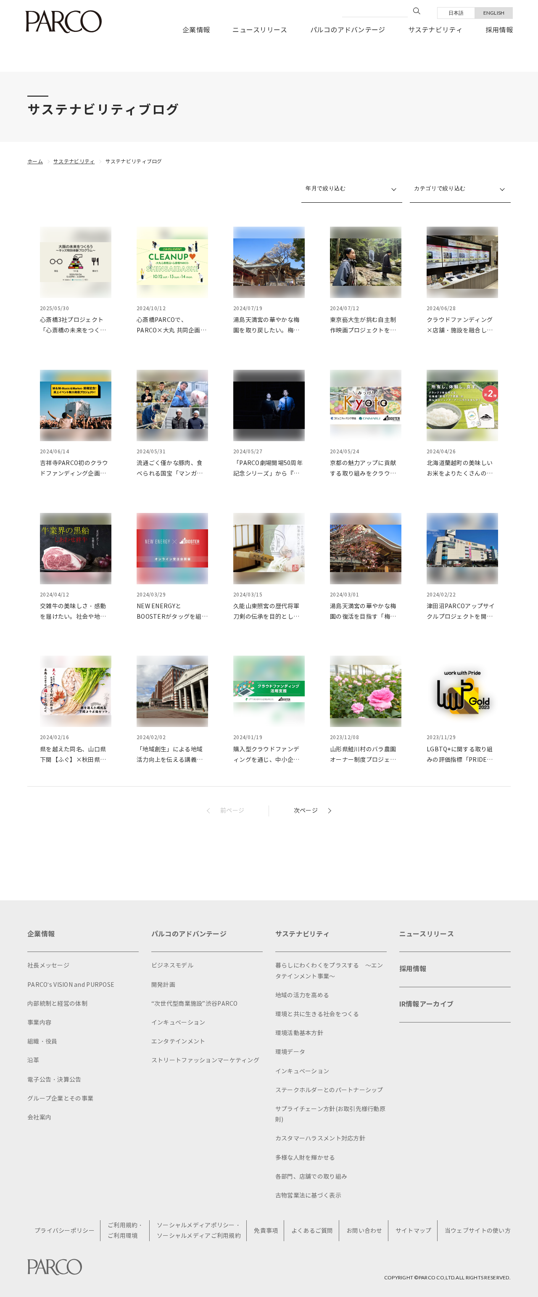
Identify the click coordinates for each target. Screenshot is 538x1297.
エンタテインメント (178, 1041)
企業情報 (196, 30)
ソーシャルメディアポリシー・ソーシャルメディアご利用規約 (199, 1230)
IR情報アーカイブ (426, 1004)
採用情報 (499, 30)
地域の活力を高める (302, 995)
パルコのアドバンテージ (347, 30)
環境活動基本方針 (299, 1033)
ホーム (35, 161)
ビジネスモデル (172, 965)
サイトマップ (414, 1230)
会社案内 (39, 1117)
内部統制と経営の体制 (57, 1003)
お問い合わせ (364, 1230)
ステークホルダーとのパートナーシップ (329, 1090)
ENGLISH (494, 13)
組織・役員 (42, 1041)
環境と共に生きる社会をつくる (317, 1014)
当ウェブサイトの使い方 (478, 1230)
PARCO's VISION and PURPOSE (70, 984)
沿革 (33, 1060)
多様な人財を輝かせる (305, 1157)
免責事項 (266, 1230)
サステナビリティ (435, 30)
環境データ (290, 1052)
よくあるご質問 (312, 1230)
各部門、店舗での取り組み (311, 1176)
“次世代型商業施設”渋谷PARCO (194, 1003)
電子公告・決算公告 (54, 1079)
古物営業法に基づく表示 (308, 1195)
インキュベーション (178, 1022)
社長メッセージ (48, 965)
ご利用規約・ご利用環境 (126, 1230)
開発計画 (163, 984)
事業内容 (39, 1022)
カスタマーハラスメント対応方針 (320, 1138)
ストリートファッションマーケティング (205, 1060)
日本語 (456, 13)
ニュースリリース (259, 30)
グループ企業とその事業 (60, 1098)
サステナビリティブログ (133, 161)
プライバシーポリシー (64, 1230)
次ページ (306, 810)
